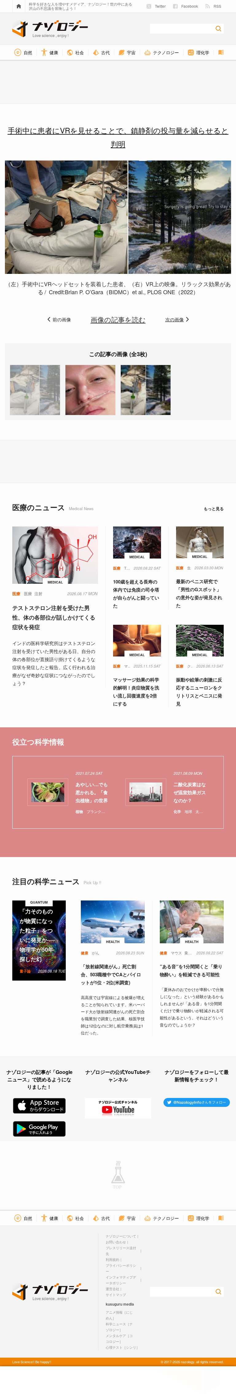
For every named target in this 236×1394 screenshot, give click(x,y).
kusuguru (114, 1304)
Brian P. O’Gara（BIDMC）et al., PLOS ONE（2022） (132, 292)
